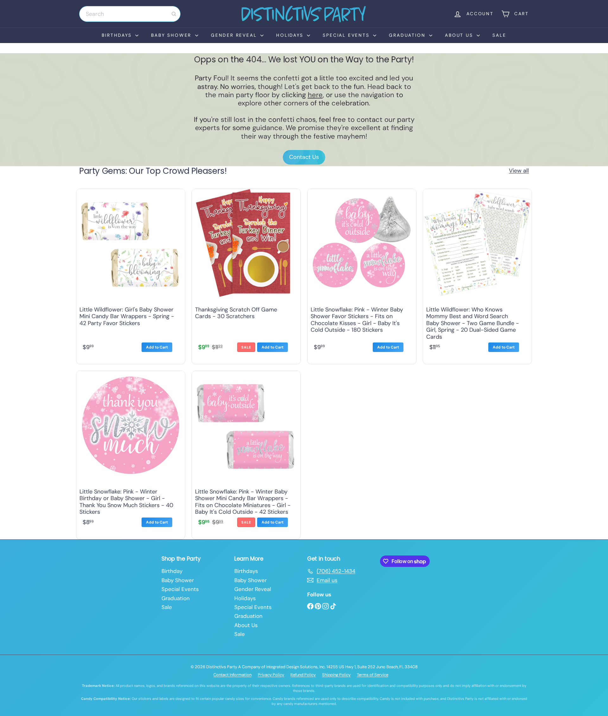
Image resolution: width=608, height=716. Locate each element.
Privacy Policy (271, 674)
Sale (499, 35)
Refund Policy (303, 674)
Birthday (172, 571)
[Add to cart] (157, 347)
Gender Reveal (235, 35)
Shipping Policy (336, 674)
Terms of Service (372, 674)
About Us (460, 35)
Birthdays (118, 35)
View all (519, 170)
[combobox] (129, 14)
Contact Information (232, 674)
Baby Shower (172, 35)
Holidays (290, 35)
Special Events (347, 35)
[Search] (173, 14)
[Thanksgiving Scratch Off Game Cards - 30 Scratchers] (246, 275)
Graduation (408, 35)
